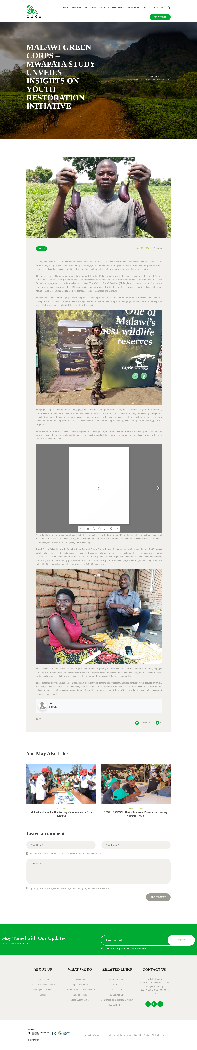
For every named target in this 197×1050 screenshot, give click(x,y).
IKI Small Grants (117, 979)
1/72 (81, 529)
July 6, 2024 (61, 808)
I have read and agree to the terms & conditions (125, 948)
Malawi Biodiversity (117, 1005)
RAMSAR (117, 989)
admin (157, 248)
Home (143, 77)
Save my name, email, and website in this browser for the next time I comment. (65, 853)
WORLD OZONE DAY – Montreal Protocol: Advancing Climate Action (135, 814)
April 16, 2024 (142, 248)
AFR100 (117, 984)
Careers (42, 995)
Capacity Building (80, 984)
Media (41, 248)
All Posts (155, 77)
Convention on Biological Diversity (117, 1000)
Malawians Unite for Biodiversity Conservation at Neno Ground (61, 814)
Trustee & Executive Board (42, 984)
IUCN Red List (117, 995)
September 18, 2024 (135, 808)
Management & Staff (42, 989)
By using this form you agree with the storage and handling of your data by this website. (70, 888)
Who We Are (43, 979)
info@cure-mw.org (154, 986)
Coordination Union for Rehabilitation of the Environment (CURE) (112, 1035)
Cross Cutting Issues (80, 1000)
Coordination (80, 979)
